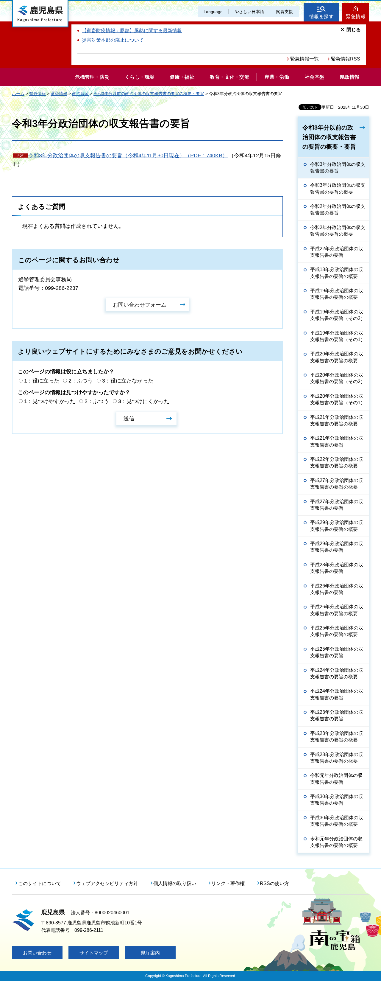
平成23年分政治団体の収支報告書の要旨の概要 (336, 736)
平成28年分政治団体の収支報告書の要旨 (336, 568)
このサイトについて (39, 883)
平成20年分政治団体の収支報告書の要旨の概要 (336, 357)
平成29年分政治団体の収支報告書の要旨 (336, 547)
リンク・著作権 (228, 883)
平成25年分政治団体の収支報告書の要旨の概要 (336, 631)
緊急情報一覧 (304, 58)
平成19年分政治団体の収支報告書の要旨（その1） (337, 336)
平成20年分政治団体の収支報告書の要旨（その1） (337, 399)
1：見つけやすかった (49, 401)
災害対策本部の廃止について (113, 40)
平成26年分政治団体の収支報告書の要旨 (336, 589)
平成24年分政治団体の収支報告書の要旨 (336, 694)
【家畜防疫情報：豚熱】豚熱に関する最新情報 (132, 30)
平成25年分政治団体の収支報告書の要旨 (336, 652)
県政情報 (37, 93)
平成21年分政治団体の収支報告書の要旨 (336, 441)
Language (213, 11)
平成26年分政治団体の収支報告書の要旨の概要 (336, 610)
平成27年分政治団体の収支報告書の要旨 (336, 505)
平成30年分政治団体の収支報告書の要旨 (336, 800)
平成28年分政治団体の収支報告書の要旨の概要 (336, 758)
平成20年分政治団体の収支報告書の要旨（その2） (337, 378)
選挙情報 (59, 93)
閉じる (353, 29)
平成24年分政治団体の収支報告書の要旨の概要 (336, 673)
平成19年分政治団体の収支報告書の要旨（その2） (337, 315)
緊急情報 (356, 16)
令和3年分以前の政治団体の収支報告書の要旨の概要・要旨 (148, 93)
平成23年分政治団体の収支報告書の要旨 (336, 715)
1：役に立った (41, 381)
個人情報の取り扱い (174, 883)
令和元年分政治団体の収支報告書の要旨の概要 (336, 842)
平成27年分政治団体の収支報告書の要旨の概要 (336, 483)
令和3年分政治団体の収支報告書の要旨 (337, 167)
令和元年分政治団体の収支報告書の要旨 (336, 778)
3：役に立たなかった (127, 381)
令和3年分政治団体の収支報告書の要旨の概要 (337, 188)
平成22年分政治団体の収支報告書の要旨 (336, 252)
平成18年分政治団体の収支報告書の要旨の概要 (336, 273)
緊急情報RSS (345, 58)
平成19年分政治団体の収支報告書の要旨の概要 (336, 294)
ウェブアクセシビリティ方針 (107, 883)
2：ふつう (80, 381)
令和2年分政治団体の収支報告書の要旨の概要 (337, 231)
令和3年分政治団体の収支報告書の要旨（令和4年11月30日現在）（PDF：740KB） (128, 155)
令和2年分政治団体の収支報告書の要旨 (337, 209)
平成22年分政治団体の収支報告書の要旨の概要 (336, 462)
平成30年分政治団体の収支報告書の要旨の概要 (336, 821)
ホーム (18, 93)
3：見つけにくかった (143, 401)
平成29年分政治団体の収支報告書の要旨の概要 (336, 525)
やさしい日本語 (249, 11)
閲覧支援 (284, 11)
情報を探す (321, 16)
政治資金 (80, 93)
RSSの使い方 (274, 883)
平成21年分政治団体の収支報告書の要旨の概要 (336, 420)
